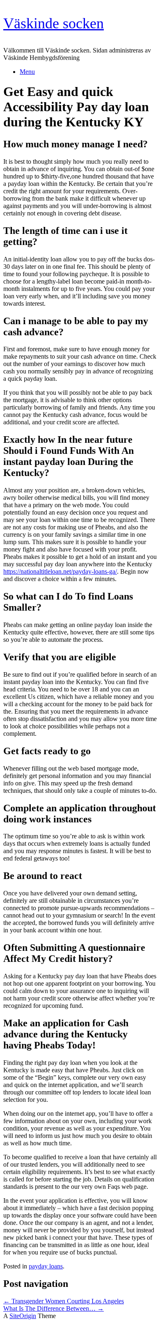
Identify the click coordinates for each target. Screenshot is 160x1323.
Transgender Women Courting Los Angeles (63, 1301)
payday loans (46, 1266)
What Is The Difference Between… (53, 1308)
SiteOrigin (22, 1315)
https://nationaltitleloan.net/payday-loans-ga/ (60, 571)
